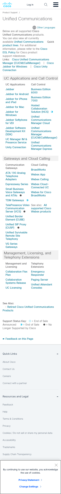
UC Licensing (14, 287)
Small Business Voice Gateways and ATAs (15, 192)
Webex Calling (40, 179)
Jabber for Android (17, 94)
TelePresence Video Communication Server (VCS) (17, 208)
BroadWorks (38, 169)
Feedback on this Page (19, 338)
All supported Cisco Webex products (41, 208)
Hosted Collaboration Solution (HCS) (39, 108)
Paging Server (39, 279)
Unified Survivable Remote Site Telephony (16, 235)
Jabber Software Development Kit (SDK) (16, 131)
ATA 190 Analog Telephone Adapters (16, 176)
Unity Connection (16, 147)
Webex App (38, 174)
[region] (30, 477)
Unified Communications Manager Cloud (41, 120)
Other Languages (46, 27)
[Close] (56, 465)
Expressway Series (17, 184)
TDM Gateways (15, 200)
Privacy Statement (29, 480)
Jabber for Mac (15, 107)
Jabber (10, 89)
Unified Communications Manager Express (41, 145)
